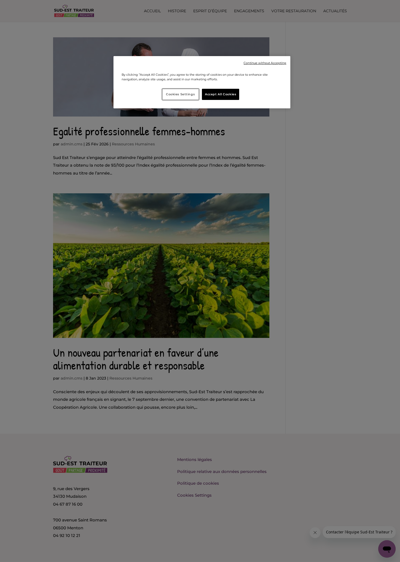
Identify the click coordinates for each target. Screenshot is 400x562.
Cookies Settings (180, 94)
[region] (201, 82)
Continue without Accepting (265, 63)
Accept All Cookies (220, 94)
